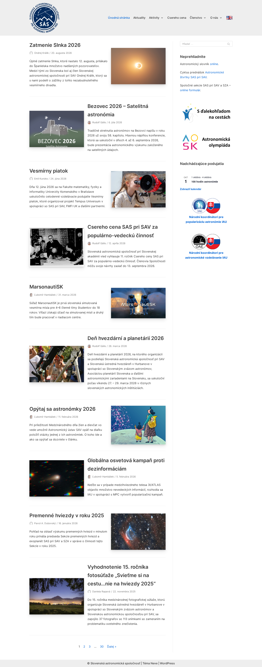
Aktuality (139, 17)
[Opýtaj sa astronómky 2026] (138, 425)
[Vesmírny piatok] (138, 189)
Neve (154, 663)
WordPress (167, 663)
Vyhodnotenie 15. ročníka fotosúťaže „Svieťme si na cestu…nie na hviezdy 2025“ (122, 575)
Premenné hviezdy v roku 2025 (66, 515)
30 (102, 646)
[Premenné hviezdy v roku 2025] (138, 531)
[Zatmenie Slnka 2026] (138, 66)
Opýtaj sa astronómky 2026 (62, 409)
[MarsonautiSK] (138, 303)
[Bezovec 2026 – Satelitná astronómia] (56, 129)
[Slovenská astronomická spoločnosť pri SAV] (44, 18)
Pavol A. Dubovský (45, 523)
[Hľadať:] (206, 44)
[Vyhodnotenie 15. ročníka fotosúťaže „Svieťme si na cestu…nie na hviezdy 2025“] (56, 596)
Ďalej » (111, 646)
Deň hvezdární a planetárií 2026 (126, 338)
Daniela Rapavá (101, 591)
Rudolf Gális (99, 122)
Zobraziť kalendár (190, 189)
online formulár (190, 90)
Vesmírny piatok (48, 171)
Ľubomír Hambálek (45, 294)
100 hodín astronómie (204, 181)
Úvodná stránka (119, 17)
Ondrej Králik (41, 52)
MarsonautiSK (46, 287)
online (214, 64)
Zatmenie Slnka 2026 (55, 45)
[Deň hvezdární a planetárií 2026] (56, 364)
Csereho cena (176, 17)
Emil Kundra (41, 178)
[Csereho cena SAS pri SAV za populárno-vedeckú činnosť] (56, 247)
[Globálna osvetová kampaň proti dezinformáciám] (56, 478)
